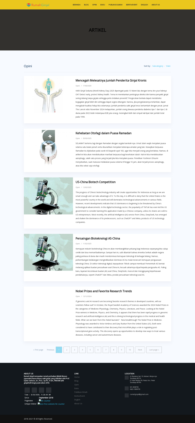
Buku (102, 4)
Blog (86, 4)
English (144, 4)
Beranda (76, 4)
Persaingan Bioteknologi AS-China (98, 238)
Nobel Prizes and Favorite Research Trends (104, 291)
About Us (156, 4)
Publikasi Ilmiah (115, 4)
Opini (94, 4)
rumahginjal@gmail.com (139, 394)
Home (77, 377)
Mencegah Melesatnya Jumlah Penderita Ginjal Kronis (111, 80)
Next (140, 349)
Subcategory (157, 66)
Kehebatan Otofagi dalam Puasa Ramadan (103, 133)
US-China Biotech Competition (96, 182)
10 (130, 349)
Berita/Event (131, 4)
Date (168, 66)
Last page (154, 349)
